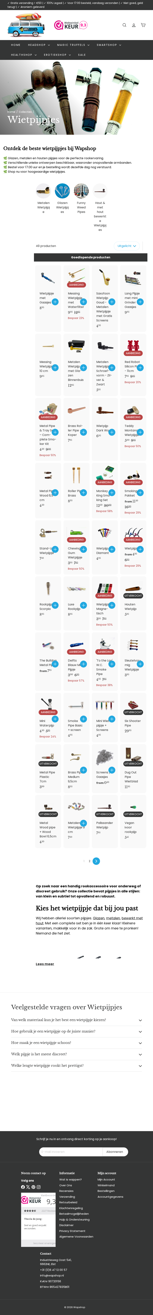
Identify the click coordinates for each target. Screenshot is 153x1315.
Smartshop (107, 45)
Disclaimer (66, 1225)
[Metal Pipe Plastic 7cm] (48, 768)
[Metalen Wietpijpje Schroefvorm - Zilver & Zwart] (105, 365)
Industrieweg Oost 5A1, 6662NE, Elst (56, 1262)
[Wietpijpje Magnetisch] (105, 603)
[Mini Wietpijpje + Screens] (105, 717)
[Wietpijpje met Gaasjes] (48, 289)
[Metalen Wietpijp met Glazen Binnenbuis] (76, 362)
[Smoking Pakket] (133, 490)
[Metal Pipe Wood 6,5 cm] (48, 487)
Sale (82, 55)
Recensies (66, 1191)
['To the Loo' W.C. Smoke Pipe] (105, 661)
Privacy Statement (72, 1231)
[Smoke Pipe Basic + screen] (76, 717)
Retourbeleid (68, 1202)
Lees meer (45, 964)
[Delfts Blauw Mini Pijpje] (76, 659)
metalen (113, 918)
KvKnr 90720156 (50, 1281)
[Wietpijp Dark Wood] (105, 420)
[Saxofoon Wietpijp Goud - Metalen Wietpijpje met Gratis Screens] (105, 298)
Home (16, 45)
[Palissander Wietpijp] (105, 817)
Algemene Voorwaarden (76, 1236)
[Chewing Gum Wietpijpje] (76, 547)
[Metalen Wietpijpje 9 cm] (76, 819)
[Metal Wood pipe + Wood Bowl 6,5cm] (48, 821)
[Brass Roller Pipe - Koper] (76, 422)
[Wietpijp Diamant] (105, 542)
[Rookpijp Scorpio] (48, 598)
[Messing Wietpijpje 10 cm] (48, 358)
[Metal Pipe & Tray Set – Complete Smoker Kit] (48, 429)
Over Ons (65, 1185)
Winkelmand (106, 1185)
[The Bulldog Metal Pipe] (48, 654)
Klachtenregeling (71, 1208)
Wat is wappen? (70, 1179)
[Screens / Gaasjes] (105, 766)
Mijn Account (106, 1179)
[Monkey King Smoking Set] (105, 490)
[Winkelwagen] (143, 25)
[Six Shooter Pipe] (133, 715)
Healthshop (22, 55)
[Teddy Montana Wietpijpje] (133, 425)
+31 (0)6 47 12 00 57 (53, 1270)
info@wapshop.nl (52, 1275)
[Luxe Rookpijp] (76, 598)
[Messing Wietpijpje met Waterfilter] (76, 294)
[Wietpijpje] (133, 545)
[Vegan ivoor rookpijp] (133, 819)
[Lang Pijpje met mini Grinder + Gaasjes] (133, 291)
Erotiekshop (56, 55)
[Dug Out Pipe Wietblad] (133, 768)
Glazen (98, 918)
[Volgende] (96, 861)
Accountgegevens (110, 1197)
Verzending (67, 1197)
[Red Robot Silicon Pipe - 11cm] (133, 361)
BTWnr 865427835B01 (54, 1287)
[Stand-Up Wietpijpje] (48, 542)
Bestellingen (106, 1191)
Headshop (37, 45)
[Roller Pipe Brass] (76, 485)
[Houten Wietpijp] (133, 598)
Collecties (25, 112)
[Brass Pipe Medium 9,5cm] (76, 768)
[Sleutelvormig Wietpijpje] (133, 656)
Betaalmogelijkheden (74, 1214)
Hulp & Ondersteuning (74, 1219)
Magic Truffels (72, 45)
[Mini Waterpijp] (48, 717)
